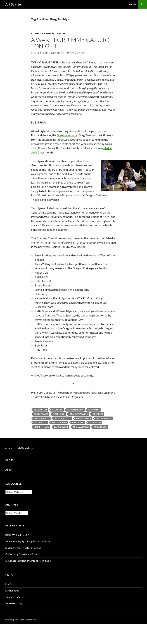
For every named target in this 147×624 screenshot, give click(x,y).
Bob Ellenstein (75, 409)
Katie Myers (95, 422)
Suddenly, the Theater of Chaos (23, 547)
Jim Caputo (40, 422)
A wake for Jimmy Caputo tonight (70, 43)
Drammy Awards (67, 135)
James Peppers (83, 418)
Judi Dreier (78, 422)
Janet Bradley (103, 418)
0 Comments (77, 53)
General (49, 33)
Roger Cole (100, 427)
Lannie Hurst (61, 427)
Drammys (98, 414)
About (132, 4)
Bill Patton (40, 409)
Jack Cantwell (62, 418)
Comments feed (14, 596)
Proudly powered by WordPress (20, 619)
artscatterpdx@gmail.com (19, 447)
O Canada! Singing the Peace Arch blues (28, 560)
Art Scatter (13, 4)
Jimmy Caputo (59, 422)
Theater (60, 33)
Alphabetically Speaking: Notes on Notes (28, 541)
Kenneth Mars (41, 427)
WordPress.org (13, 603)
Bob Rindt (93, 409)
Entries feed (12, 590)
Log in (8, 584)
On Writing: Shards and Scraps (22, 554)
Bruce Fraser (41, 414)
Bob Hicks (37, 33)
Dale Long (59, 414)
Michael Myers (81, 427)
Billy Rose (57, 409)
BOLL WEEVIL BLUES (17, 534)
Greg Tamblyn (41, 418)
